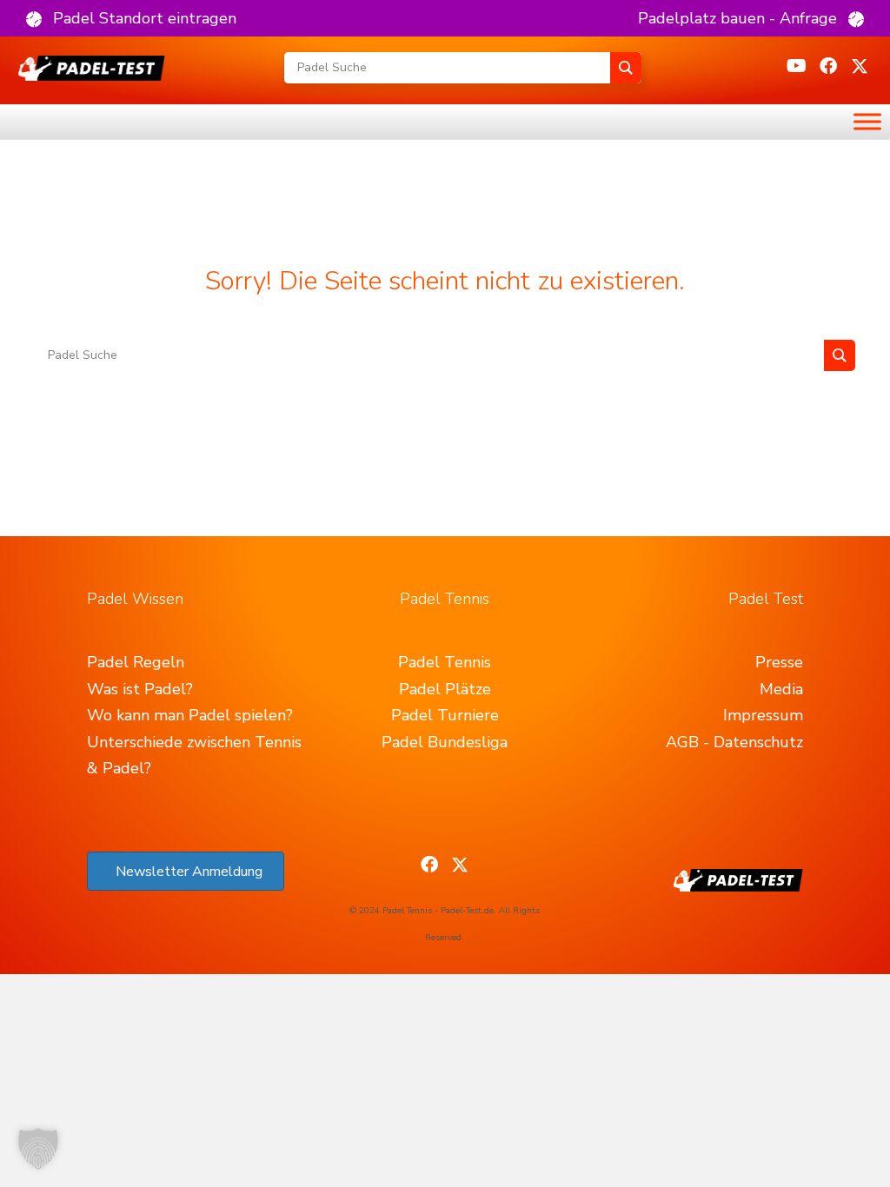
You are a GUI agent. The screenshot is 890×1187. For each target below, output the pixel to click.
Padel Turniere (445, 715)
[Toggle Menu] (867, 121)
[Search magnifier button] (625, 67)
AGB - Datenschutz (734, 742)
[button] (131, 18)
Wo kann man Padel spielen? (190, 715)
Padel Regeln (135, 662)
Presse (779, 662)
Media (781, 689)
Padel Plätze (445, 689)
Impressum (763, 715)
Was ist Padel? (140, 689)
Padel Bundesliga (445, 742)
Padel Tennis (444, 662)
